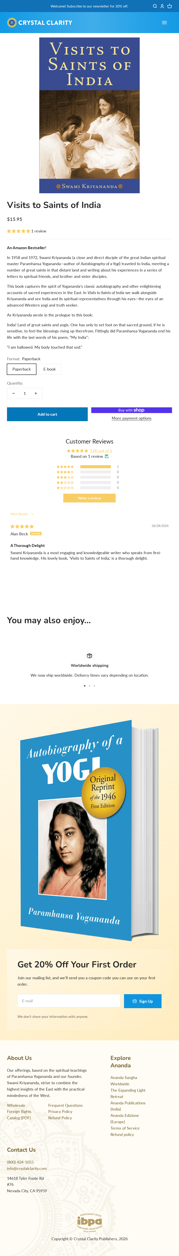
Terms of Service (125, 1128)
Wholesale (16, 1105)
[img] (22, 526)
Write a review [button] (89, 498)
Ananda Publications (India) (128, 1106)
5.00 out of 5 (101, 450)
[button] (19, 231)
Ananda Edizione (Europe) (124, 1118)
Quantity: (15, 383)
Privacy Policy (60, 1111)
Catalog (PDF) (19, 1117)
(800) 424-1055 (20, 1162)
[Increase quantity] (35, 393)
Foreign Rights (19, 1111)
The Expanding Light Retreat (127, 1093)
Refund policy (122, 1134)
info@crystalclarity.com (27, 1168)
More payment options (131, 418)
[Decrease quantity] (13, 393)
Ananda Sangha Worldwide (123, 1080)
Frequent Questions (65, 1105)
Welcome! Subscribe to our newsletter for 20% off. (89, 6)
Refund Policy (60, 1117)
